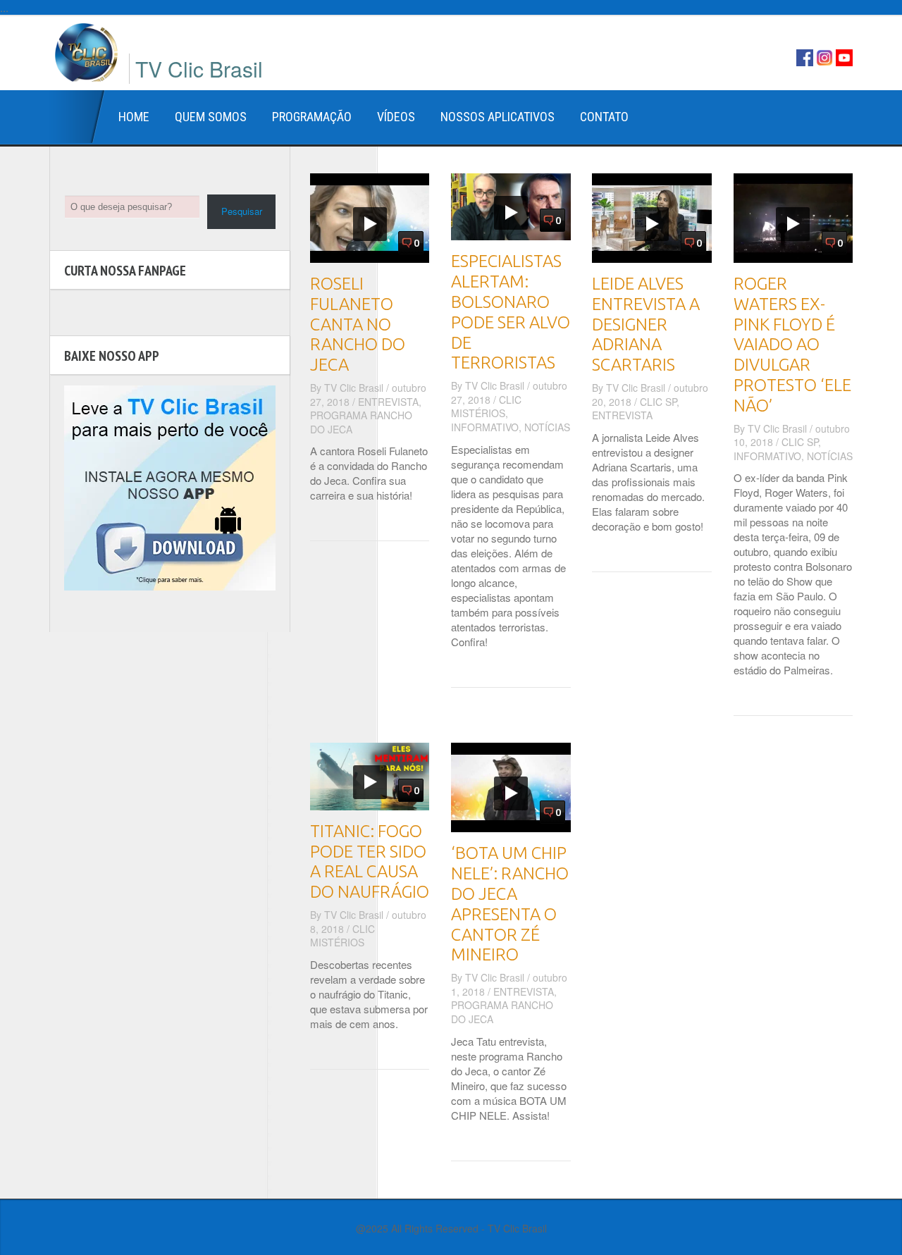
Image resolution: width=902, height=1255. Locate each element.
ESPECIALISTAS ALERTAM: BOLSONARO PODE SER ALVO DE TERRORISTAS (510, 312)
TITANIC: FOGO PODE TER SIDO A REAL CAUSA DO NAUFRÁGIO (369, 861)
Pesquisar (241, 211)
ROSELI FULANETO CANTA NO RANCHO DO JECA (357, 324)
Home (77, 117)
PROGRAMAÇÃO (312, 116)
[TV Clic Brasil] (86, 50)
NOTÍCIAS (547, 427)
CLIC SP (658, 402)
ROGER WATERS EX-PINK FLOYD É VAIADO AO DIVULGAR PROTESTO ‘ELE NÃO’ (792, 344)
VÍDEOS (396, 116)
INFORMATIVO (485, 427)
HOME (133, 116)
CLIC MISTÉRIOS (486, 406)
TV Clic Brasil (353, 388)
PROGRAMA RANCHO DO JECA (361, 422)
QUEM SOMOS (211, 116)
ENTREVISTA (388, 402)
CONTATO (604, 116)
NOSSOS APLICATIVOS (497, 116)
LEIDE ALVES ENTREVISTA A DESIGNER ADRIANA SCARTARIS (646, 324)
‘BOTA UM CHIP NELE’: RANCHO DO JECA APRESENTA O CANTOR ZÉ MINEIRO (510, 903)
